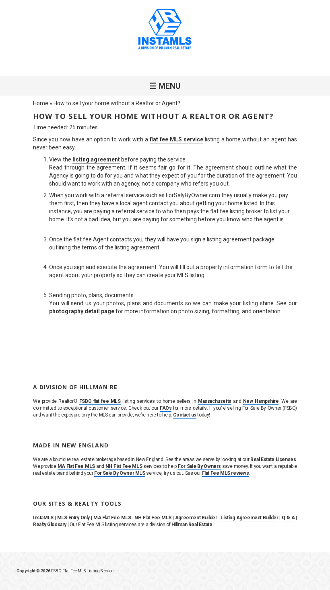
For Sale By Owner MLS (119, 473)
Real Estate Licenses (273, 459)
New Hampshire (261, 401)
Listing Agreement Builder (249, 518)
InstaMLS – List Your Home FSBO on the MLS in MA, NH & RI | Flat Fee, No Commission (165, 30)
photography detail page (81, 311)
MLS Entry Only (73, 518)
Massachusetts (214, 401)
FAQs (165, 408)
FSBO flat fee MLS (100, 401)
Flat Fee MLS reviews (225, 473)
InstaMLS (43, 518)
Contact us (184, 415)
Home (40, 103)
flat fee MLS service (176, 139)
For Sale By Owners (199, 466)
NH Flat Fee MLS (123, 466)
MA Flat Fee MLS (76, 466)
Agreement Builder (196, 518)
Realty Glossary (49, 524)
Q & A (288, 518)
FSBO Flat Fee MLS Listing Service (82, 571)
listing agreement (96, 159)
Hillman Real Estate (191, 524)
